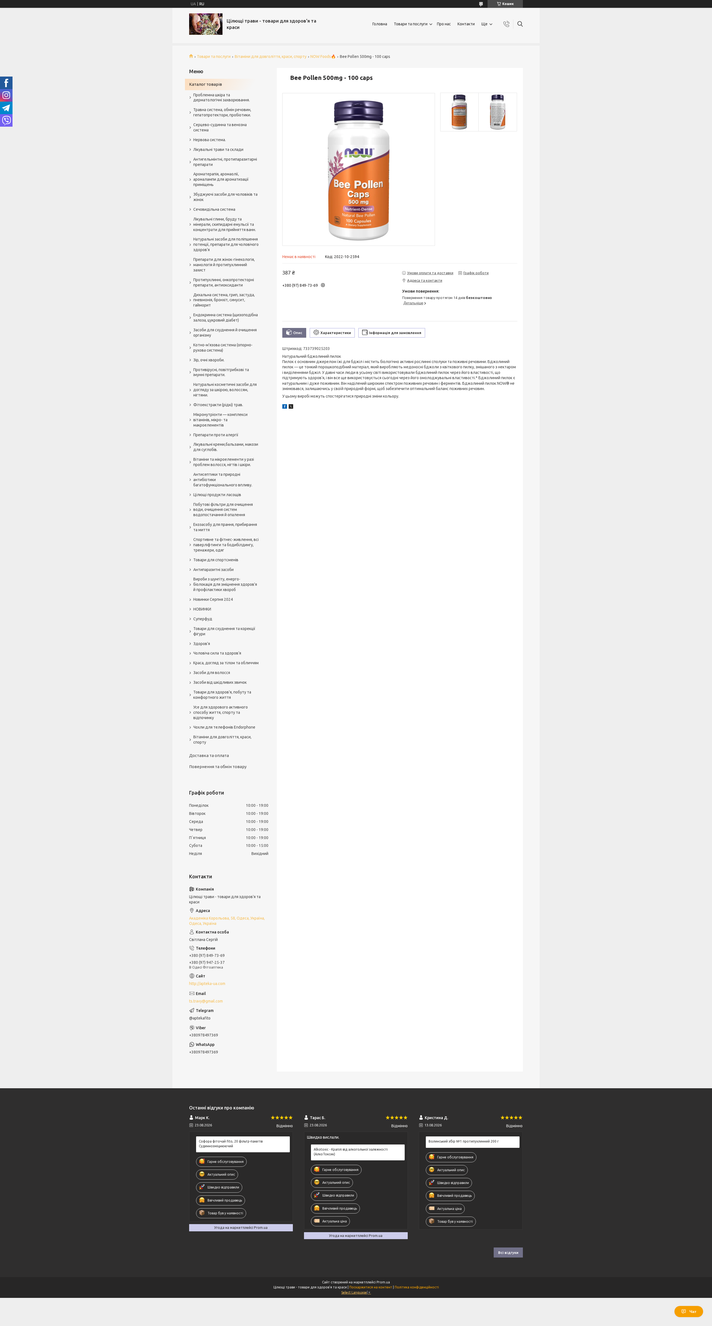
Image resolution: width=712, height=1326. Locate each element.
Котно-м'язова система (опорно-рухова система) (223, 347)
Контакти (466, 24)
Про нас (444, 24)
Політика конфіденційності (417, 1287)
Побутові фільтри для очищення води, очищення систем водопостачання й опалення (223, 509)
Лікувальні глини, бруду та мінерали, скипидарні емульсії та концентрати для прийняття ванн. (224, 224)
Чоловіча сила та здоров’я (217, 653)
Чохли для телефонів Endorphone (224, 727)
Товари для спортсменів (215, 560)
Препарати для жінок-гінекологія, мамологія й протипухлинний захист (224, 264)
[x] (291, 407)
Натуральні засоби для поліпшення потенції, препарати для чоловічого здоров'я (226, 244)
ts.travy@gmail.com (206, 1001)
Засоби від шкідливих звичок (220, 682)
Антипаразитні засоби (213, 569)
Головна (379, 24)
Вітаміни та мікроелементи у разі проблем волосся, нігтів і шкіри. (223, 462)
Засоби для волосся (211, 672)
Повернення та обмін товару (217, 766)
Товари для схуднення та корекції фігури (224, 631)
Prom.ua (383, 1282)
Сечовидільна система (214, 209)
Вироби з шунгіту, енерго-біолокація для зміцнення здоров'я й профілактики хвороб (225, 584)
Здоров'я (201, 643)
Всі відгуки (508, 1252)
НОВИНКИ (202, 609)
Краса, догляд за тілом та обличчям (226, 663)
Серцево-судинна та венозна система (220, 127)
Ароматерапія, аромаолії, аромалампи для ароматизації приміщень (221, 179)
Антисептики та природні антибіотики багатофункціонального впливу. (222, 479)
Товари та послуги (410, 24)
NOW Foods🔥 (323, 56)
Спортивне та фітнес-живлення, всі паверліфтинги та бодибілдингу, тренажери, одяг (226, 544)
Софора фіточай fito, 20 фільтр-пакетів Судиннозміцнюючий (231, 1143)
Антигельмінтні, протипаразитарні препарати (225, 162)
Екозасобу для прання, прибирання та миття (225, 527)
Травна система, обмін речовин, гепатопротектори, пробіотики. (222, 112)
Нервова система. (209, 140)
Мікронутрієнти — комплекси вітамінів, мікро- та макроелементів (220, 419)
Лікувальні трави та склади (218, 149)
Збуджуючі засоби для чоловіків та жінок (225, 197)
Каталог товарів (205, 84)
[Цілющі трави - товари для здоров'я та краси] (205, 24)
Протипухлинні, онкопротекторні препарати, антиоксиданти (223, 282)
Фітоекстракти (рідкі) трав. (218, 405)
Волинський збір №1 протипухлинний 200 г (464, 1141)
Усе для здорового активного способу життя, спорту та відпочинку (220, 712)
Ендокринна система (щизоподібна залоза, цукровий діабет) (225, 317)
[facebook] (284, 407)
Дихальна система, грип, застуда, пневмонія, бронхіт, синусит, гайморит (224, 300)
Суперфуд (202, 619)
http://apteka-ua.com (207, 983)
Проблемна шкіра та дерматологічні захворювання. (221, 97)
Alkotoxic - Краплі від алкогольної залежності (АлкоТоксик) (351, 1152)
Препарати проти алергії (215, 435)
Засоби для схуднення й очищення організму (225, 332)
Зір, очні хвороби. (208, 360)
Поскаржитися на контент (370, 1287)
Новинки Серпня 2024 (213, 599)
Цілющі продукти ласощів (217, 494)
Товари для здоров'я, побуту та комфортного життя (222, 695)
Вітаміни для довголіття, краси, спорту (270, 56)
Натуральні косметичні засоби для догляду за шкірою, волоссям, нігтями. (225, 389)
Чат (692, 1311)
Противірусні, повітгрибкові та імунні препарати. (221, 372)
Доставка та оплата (209, 755)
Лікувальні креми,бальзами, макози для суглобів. (225, 447)
